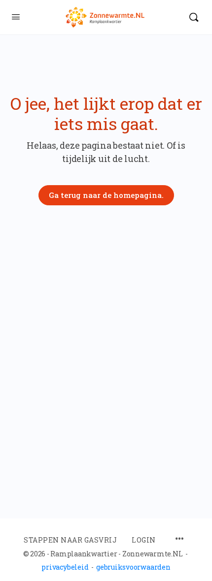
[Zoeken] (194, 17)
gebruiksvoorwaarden (133, 567)
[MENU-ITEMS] (179, 539)
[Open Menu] (16, 16)
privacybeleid (64, 567)
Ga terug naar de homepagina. (106, 195)
